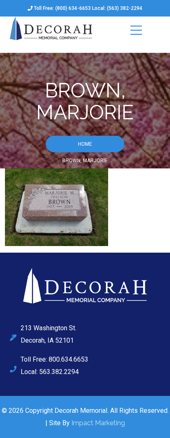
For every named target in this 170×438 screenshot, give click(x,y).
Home (85, 144)
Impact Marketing (98, 423)
